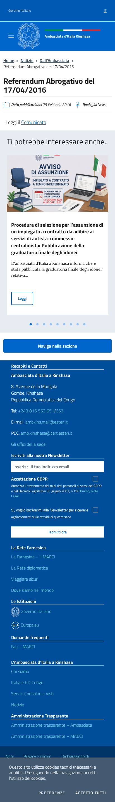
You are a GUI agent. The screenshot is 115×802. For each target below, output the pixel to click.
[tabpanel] (57, 237)
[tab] (31, 324)
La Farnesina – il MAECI (33, 556)
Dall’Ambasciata (54, 60)
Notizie (27, 60)
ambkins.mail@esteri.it (46, 422)
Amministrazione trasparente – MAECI (47, 736)
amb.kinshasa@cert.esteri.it (46, 433)
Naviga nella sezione (57, 346)
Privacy (85, 491)
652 (59, 410)
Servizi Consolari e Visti (32, 693)
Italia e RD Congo (27, 682)
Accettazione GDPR (29, 479)
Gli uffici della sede (28, 444)
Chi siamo (20, 671)
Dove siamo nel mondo (32, 590)
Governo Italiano (19, 10)
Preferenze (52, 793)
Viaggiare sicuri (24, 579)
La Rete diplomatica (29, 568)
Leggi (25, 298)
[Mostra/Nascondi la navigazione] (11, 35)
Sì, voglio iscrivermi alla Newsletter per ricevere (49, 510)
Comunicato (33, 122)
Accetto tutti (90, 793)
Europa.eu (29, 625)
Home (8, 60)
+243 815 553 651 (36, 410)
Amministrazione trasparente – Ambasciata (51, 725)
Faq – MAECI (23, 646)
